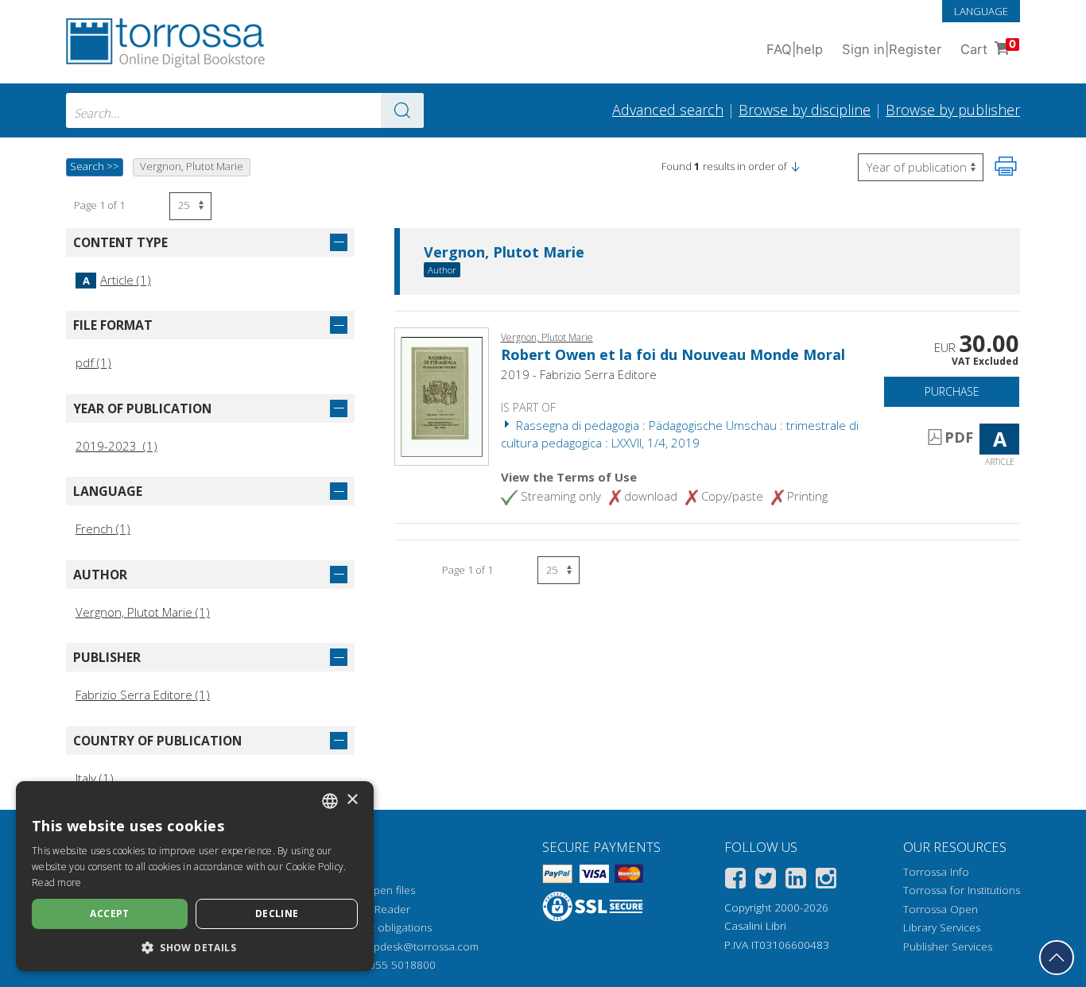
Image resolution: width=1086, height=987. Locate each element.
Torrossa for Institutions (961, 890)
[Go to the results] (402, 110)
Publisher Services (947, 946)
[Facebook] (735, 881)
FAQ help (794, 49)
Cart (988, 47)
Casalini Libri (755, 926)
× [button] (352, 800)
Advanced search (667, 109)
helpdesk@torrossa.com (419, 946)
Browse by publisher (953, 109)
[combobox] (245, 110)
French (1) (103, 528)
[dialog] (195, 876)
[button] (795, 166)
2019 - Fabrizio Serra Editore (579, 374)
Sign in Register (891, 49)
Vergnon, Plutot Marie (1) (143, 612)
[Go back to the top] (1056, 957)
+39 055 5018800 (391, 965)
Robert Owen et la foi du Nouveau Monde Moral (673, 354)
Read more (57, 882)
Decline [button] (277, 913)
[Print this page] (1005, 166)
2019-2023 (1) (116, 446)
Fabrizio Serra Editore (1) (143, 695)
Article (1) (117, 280)
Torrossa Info (936, 872)
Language (981, 11)
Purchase (952, 391)
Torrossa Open (940, 909)
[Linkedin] (795, 881)
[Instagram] (826, 881)
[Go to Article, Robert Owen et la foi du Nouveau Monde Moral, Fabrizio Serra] (442, 395)
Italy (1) (95, 778)
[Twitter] (765, 881)
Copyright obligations (380, 927)
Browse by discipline (805, 109)
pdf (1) (93, 362)
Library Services (941, 927)
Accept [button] (109, 913)
